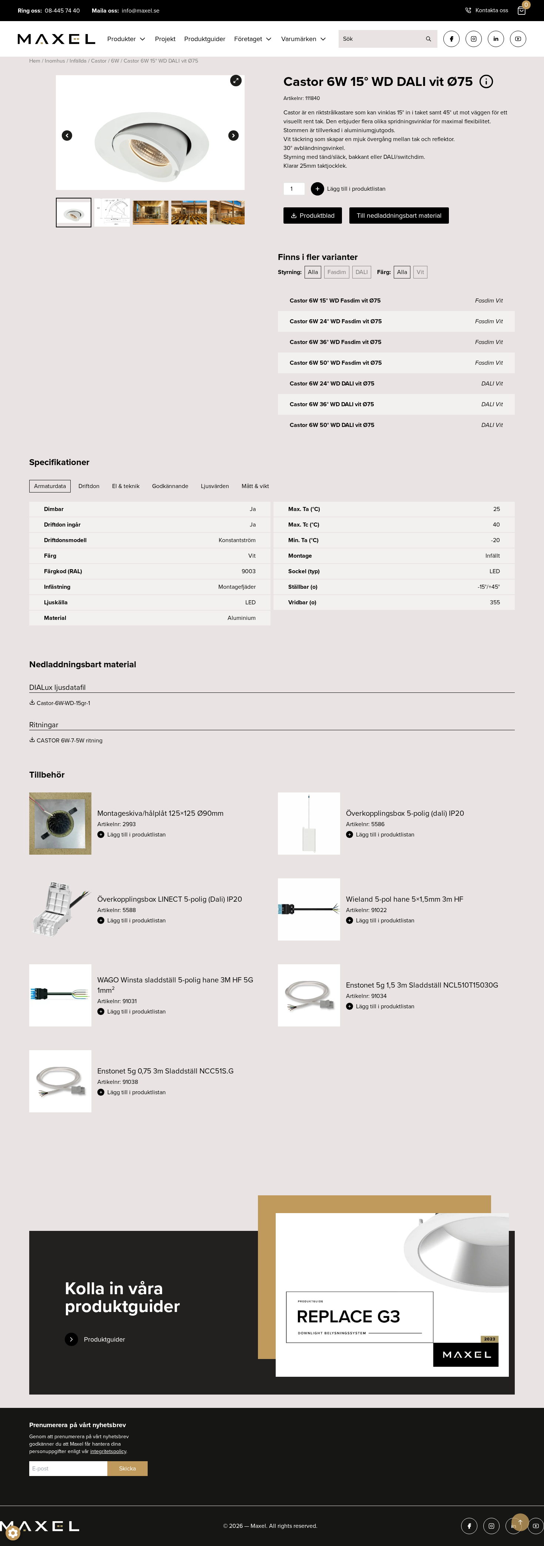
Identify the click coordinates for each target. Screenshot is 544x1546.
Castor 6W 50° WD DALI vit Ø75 (332, 425)
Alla (313, 272)
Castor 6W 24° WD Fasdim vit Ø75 (336, 321)
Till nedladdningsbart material (399, 215)
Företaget (248, 39)
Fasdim (337, 272)
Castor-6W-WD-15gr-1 (63, 703)
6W (115, 61)
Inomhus (55, 61)
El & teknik (126, 486)
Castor (99, 61)
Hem (34, 61)
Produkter (121, 39)
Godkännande (170, 486)
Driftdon (89, 486)
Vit (420, 272)
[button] (181, 834)
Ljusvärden (215, 486)
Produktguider (204, 39)
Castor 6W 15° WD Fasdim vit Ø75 (335, 300)
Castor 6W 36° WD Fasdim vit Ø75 (336, 342)
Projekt (165, 39)
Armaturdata (50, 486)
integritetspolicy (108, 1451)
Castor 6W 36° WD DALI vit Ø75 (332, 404)
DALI (362, 272)
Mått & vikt (255, 486)
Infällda (78, 61)
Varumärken (298, 39)
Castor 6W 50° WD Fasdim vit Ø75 (336, 362)
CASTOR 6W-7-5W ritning (70, 740)
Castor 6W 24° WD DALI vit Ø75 (332, 383)
